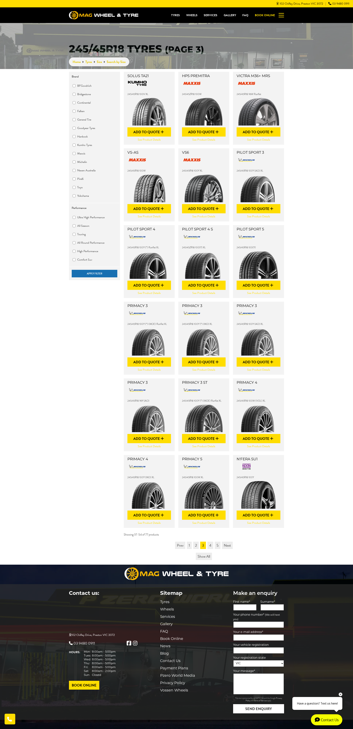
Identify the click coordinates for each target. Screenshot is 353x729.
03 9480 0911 (340, 3)
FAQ (245, 15)
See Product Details (149, 139)
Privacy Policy (172, 683)
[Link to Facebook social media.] (129, 643)
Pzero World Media (177, 676)
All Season (83, 226)
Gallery (230, 15)
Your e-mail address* (248, 632)
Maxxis (81, 153)
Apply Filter (94, 274)
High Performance (87, 251)
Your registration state (249, 657)
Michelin (82, 162)
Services (210, 15)
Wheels (191, 15)
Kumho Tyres (84, 145)
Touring (81, 234)
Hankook (82, 136)
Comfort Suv (84, 259)
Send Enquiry (258, 709)
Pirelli (80, 179)
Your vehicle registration (251, 645)
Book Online (265, 15)
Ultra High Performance (91, 217)
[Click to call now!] (10, 719)
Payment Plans (174, 668)
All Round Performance (90, 243)
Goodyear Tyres (86, 128)
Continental (84, 102)
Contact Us (170, 661)
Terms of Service (260, 700)
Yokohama (83, 196)
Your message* (244, 671)
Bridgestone (84, 94)
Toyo (80, 187)
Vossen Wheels (174, 690)
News (165, 646)
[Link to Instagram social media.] (135, 643)
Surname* (267, 602)
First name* (241, 602)
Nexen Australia (86, 170)
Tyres (175, 15)
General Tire (84, 119)
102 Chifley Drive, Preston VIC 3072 (301, 3)
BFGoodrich (84, 86)
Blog (164, 654)
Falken (81, 111)
